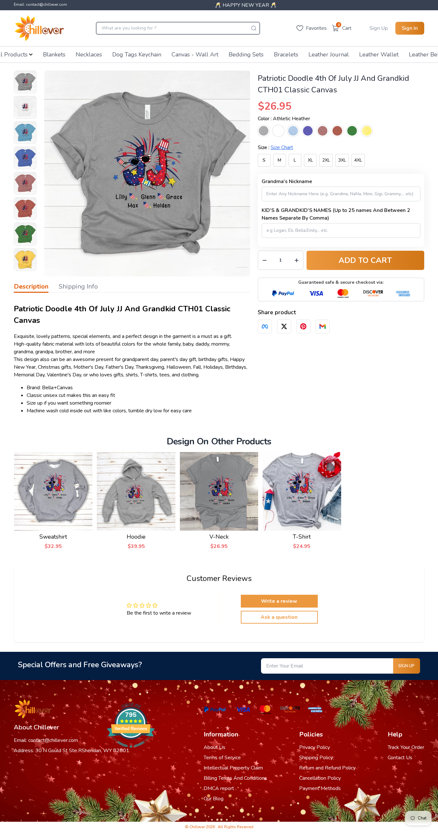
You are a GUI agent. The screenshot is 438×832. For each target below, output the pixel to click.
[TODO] (265, 326)
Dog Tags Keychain (136, 54)
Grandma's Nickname (287, 181)
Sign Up (378, 28)
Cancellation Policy (320, 778)
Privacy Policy (314, 747)
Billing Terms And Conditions (235, 778)
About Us (214, 747)
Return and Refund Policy (327, 767)
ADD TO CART (365, 260)
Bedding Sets (246, 54)
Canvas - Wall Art (195, 54)
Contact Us (400, 757)
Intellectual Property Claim (233, 767)
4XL (358, 160)
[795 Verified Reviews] (130, 751)
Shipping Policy (316, 757)
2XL (326, 160)
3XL (342, 160)
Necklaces (89, 54)
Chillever (198, 826)
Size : (275, 147)
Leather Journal (328, 54)
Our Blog (213, 798)
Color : (284, 118)
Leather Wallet (379, 54)
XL (310, 160)
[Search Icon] (253, 28)
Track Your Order (406, 747)
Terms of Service (222, 757)
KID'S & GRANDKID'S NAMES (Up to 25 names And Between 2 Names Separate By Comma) (336, 214)
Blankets (54, 54)
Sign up (406, 666)
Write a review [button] (279, 601)
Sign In (410, 28)
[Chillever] (39, 28)
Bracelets (286, 54)
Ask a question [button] (279, 617)
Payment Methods (320, 788)
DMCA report (219, 788)
